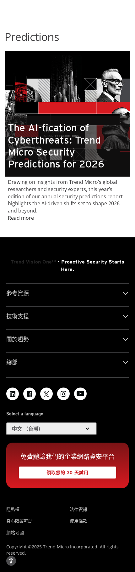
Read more (21, 217)
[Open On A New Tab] (46, 394)
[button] (51, 428)
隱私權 (12, 509)
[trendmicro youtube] (80, 394)
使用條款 (78, 521)
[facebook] (29, 394)
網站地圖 (15, 532)
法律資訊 (78, 509)
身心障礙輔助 (19, 521)
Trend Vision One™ (33, 262)
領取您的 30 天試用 (54, 471)
